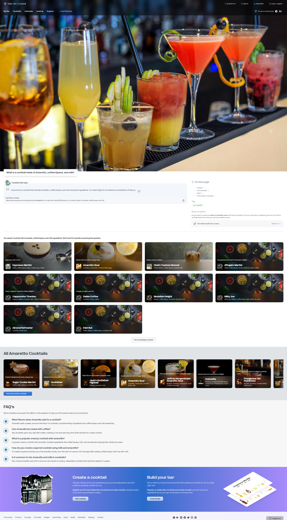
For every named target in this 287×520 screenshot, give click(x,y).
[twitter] (188, 517)
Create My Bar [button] (155, 499)
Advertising (56, 517)
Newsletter (260, 4)
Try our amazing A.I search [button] (143, 340)
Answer (197, 188)
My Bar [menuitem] (6, 11)
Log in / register (277, 4)
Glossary (91, 517)
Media (73, 517)
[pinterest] (195, 517)
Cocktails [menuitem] (17, 11)
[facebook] (184, 517)
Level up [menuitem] (39, 11)
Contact (100, 517)
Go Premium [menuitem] (66, 11)
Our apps (27, 517)
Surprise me (231, 4)
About (65, 517)
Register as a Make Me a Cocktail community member (169, 490)
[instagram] (192, 517)
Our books (37, 517)
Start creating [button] (80, 499)
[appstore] (174, 517)
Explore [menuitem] (50, 11)
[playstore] (177, 517)
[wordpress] (181, 517)
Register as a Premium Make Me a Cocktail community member (99, 490)
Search (245, 4)
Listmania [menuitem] (29, 11)
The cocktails (199, 190)
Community (8, 517)
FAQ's (196, 193)
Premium (18, 517)
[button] (18, 394)
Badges (47, 517)
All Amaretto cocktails (202, 196)
